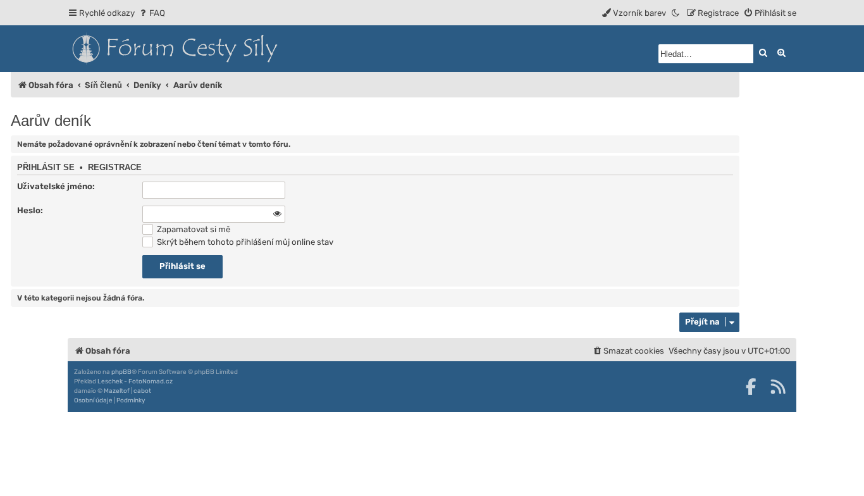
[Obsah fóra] (232, 48)
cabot (142, 391)
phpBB (121, 372)
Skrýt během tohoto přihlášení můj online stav (244, 242)
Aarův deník (51, 120)
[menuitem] (151, 13)
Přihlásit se (46, 167)
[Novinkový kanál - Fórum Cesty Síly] (778, 386)
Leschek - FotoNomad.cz (135, 381)
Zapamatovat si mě (192, 229)
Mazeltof (117, 391)
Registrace (115, 167)
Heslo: (30, 210)
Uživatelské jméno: (56, 186)
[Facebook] (751, 386)
